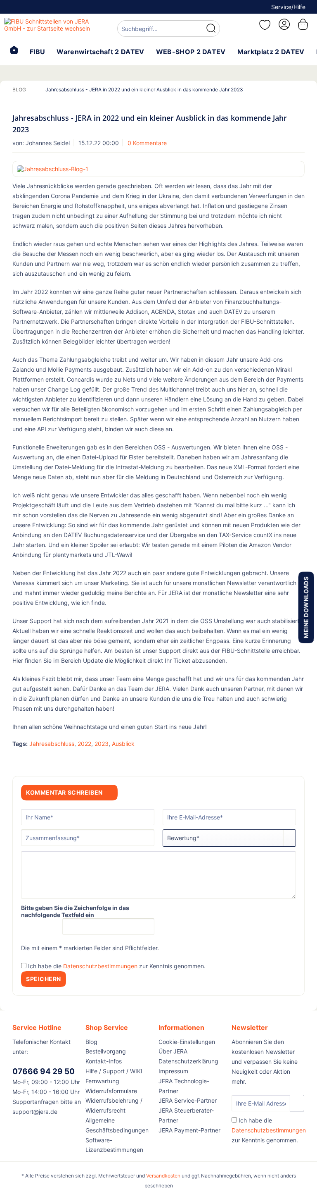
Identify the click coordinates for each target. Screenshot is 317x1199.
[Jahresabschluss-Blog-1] (158, 169)
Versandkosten (163, 1176)
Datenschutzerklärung (188, 1061)
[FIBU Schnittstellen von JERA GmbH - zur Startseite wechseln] (48, 28)
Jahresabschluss (51, 743)
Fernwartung (102, 1080)
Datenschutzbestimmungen (100, 966)
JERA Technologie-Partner (183, 1085)
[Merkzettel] (263, 25)
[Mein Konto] (283, 24)
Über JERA (172, 1051)
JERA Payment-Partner (189, 1130)
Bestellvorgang (105, 1051)
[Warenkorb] (304, 24)
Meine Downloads (305, 607)
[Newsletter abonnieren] (297, 1103)
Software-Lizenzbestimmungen (114, 1145)
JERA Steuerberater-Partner (186, 1115)
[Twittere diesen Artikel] (283, 759)
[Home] (14, 51)
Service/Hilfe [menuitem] (288, 6)
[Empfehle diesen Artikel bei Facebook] (298, 759)
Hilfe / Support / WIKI (113, 1071)
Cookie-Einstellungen (186, 1041)
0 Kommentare (147, 142)
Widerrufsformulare (111, 1090)
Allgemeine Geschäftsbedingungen (117, 1125)
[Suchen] (211, 28)
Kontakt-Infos (103, 1061)
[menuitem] (168, 29)
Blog (91, 1041)
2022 (84, 743)
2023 (102, 743)
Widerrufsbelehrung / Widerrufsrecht (113, 1105)
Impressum (173, 1071)
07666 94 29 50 (43, 1071)
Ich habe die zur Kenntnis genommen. (117, 966)
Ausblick (123, 743)
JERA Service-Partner (187, 1100)
